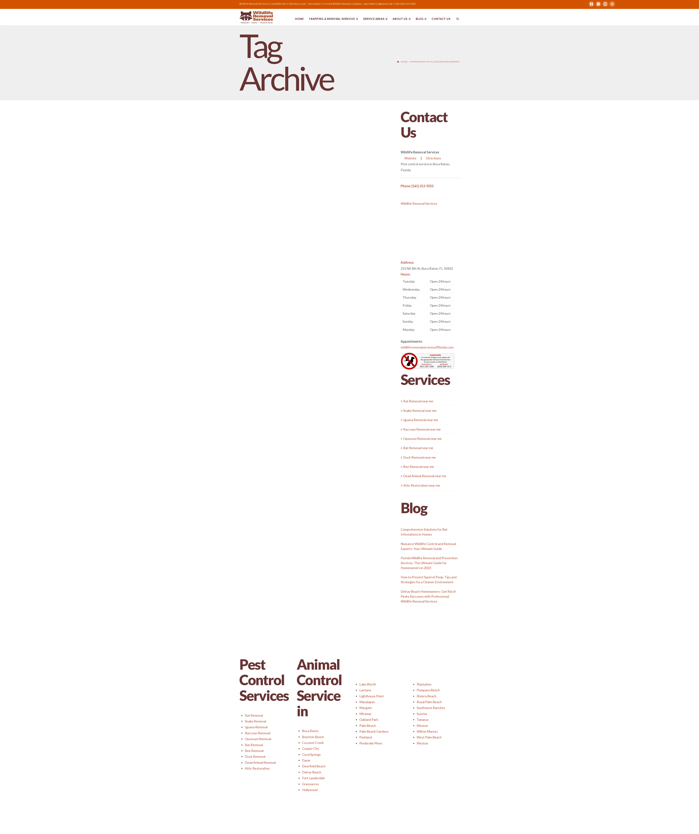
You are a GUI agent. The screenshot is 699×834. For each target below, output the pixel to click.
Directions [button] (433, 158)
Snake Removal (255, 721)
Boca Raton (310, 731)
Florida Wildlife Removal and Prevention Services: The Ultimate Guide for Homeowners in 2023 (429, 563)
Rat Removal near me (418, 401)
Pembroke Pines (370, 743)
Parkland (365, 737)
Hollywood (309, 790)
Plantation (424, 684)
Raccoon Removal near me (422, 429)
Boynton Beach (313, 737)
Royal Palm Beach (429, 702)
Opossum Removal (258, 739)
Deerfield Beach (313, 766)
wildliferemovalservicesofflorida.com (427, 347)
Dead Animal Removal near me (424, 476)
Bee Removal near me (418, 467)
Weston (422, 726)
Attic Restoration (257, 768)
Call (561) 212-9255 (405, 4)
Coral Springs (311, 754)
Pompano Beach (428, 690)
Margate (365, 708)
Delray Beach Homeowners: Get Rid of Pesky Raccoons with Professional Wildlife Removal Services (428, 596)
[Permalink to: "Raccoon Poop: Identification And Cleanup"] (274, 228)
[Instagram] (612, 4)
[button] (430, 305)
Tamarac (423, 720)
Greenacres (310, 784)
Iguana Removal (256, 727)
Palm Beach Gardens (374, 731)
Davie (306, 760)
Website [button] (410, 158)
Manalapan (367, 702)
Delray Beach (311, 772)
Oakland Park (368, 720)
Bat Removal (254, 745)
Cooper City (310, 748)
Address (407, 262)
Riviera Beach (426, 696)
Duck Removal (255, 756)
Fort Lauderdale (313, 778)
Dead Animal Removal (260, 762)
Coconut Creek (313, 743)
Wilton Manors (427, 731)
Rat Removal (254, 715)
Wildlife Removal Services (419, 203)
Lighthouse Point (371, 696)
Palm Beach (367, 726)
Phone (405, 186)
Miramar (365, 714)
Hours (405, 274)
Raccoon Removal (257, 733)
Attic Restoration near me (421, 485)
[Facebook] (591, 4)
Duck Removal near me (419, 457)
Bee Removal (254, 751)
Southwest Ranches (431, 708)
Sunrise (422, 714)
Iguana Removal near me (420, 420)
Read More (295, 305)
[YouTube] (605, 4)
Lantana (365, 690)
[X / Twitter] (598, 4)
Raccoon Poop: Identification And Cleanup (286, 168)
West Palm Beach (429, 737)
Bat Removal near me (418, 448)
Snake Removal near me (420, 411)
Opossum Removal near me (422, 439)
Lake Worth (367, 684)
